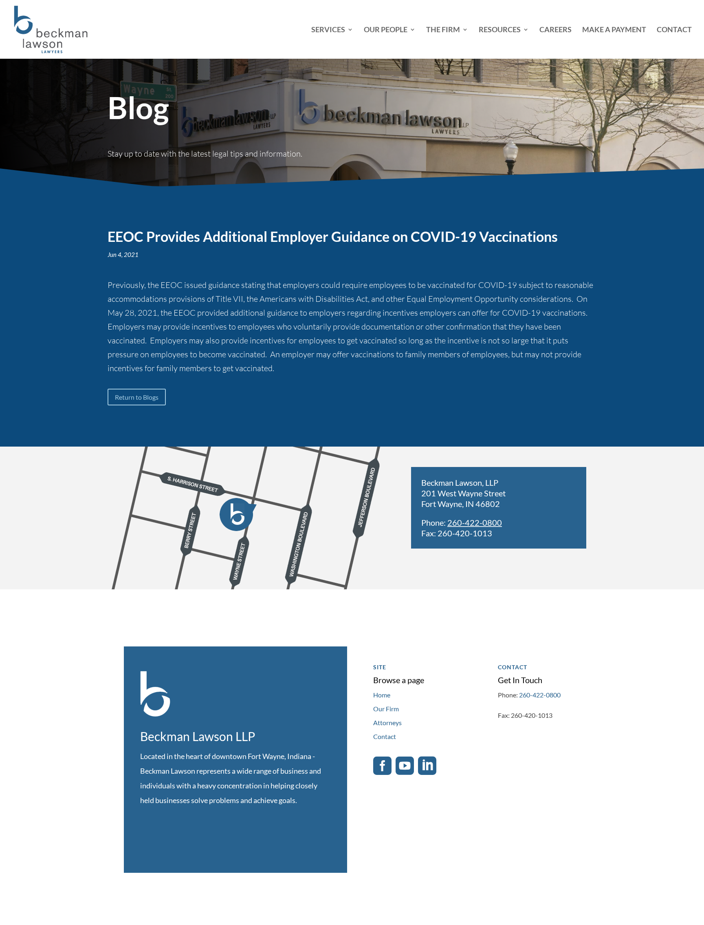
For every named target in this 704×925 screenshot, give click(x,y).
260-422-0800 (474, 522)
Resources (500, 30)
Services (328, 30)
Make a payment (614, 30)
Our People (385, 30)
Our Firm (386, 709)
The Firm (443, 30)
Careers (555, 30)
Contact (674, 30)
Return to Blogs (136, 397)
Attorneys (387, 722)
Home (381, 695)
